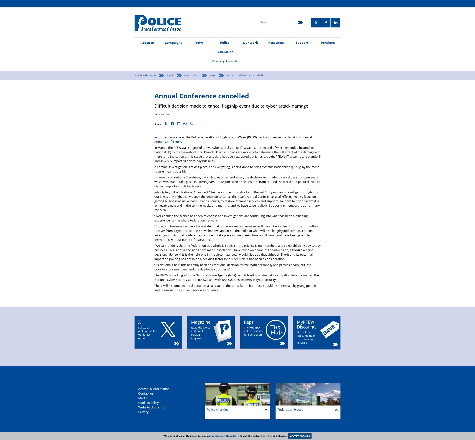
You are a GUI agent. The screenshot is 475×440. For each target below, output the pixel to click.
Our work (250, 42)
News (199, 42)
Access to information (154, 389)
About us (147, 42)
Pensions (328, 42)
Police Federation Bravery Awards (224, 51)
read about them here (225, 436)
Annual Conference (167, 142)
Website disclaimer (152, 407)
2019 (213, 75)
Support (302, 42)
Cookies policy (148, 402)
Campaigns (173, 42)
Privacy (143, 412)
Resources (276, 42)
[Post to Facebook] (172, 124)
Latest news (191, 75)
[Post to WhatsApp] (185, 124)
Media (142, 398)
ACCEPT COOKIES (300, 436)
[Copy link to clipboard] (191, 124)
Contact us (145, 393)
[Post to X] (166, 124)
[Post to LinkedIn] (178, 124)
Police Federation (145, 75)
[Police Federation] (163, 23)
